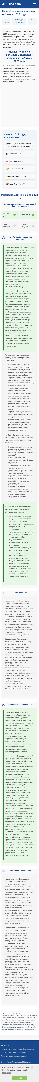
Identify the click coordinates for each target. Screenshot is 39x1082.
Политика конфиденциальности (13, 1056)
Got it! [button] (19, 1078)
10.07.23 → (32, 21)
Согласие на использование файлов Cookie (17, 1049)
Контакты (5, 1046)
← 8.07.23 (6, 21)
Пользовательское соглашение (13, 1053)
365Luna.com (11, 4)
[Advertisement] (19, 104)
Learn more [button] (6, 1073)
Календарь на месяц (19, 21)
